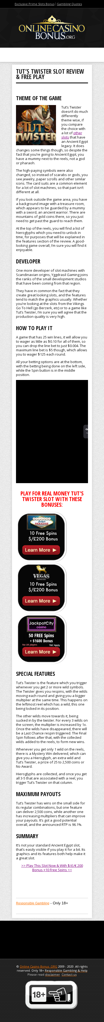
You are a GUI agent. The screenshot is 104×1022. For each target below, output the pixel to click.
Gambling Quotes (69, 4)
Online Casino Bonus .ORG (38, 966)
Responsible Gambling (32, 903)
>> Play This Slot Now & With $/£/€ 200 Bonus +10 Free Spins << (52, 867)
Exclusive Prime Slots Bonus (34, 4)
